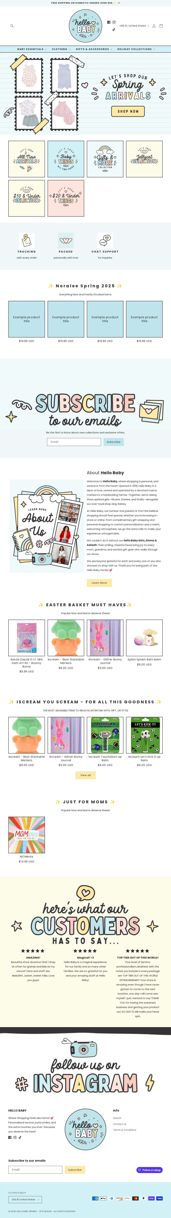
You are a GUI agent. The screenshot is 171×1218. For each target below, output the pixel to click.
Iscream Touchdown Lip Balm (105, 758)
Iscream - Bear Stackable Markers (66, 661)
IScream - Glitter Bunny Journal (105, 661)
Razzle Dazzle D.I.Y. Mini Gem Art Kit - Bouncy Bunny (27, 663)
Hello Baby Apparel (27, 1211)
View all (85, 775)
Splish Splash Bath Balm (144, 659)
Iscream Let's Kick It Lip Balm (144, 758)
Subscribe (114, 442)
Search (117, 1118)
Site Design (45, 1211)
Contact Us (119, 1124)
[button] (12, 26)
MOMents (26, 856)
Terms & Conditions (124, 1130)
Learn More (99, 583)
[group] (85, 94)
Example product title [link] (26, 319)
